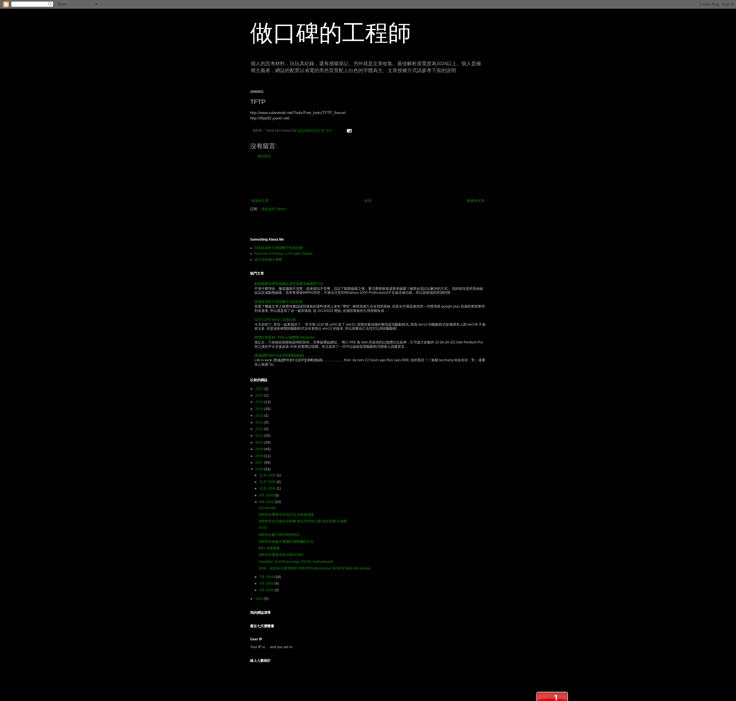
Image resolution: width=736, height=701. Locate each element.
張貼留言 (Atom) (273, 209)
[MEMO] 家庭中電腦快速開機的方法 (286, 542)
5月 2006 (267, 584)
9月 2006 (267, 495)
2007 (259, 463)
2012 (259, 429)
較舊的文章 (475, 201)
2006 (259, 469)
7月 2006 (267, 577)
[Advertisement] (368, 179)
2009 (259, 449)
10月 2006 (268, 488)
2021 (259, 389)
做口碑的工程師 (330, 33)
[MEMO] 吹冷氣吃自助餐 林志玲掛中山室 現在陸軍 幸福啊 (303, 521)
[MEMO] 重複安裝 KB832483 (281, 555)
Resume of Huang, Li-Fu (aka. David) (283, 254)
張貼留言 (264, 156)
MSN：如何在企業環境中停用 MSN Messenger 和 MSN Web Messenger (315, 568)
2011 (259, 436)
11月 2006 (268, 482)
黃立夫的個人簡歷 (268, 260)
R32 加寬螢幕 (269, 548)
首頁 (368, 201)
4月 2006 (267, 590)
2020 (259, 395)
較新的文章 (260, 201)
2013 (259, 422)
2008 (259, 456)
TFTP (263, 528)
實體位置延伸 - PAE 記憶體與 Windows (284, 337)
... (268, 647)
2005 (259, 599)
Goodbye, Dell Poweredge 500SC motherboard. (296, 562)
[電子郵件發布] (348, 130)
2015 (259, 416)
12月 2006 (268, 475)
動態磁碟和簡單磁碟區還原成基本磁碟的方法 (288, 284)
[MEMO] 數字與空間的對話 (279, 535)
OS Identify (267, 508)
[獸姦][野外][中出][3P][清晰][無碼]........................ (289, 356)
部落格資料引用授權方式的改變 (278, 248)
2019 (259, 402)
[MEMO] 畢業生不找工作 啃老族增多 (286, 515)
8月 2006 (267, 502)
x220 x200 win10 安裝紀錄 (275, 320)
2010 (259, 443)
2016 (259, 409)
